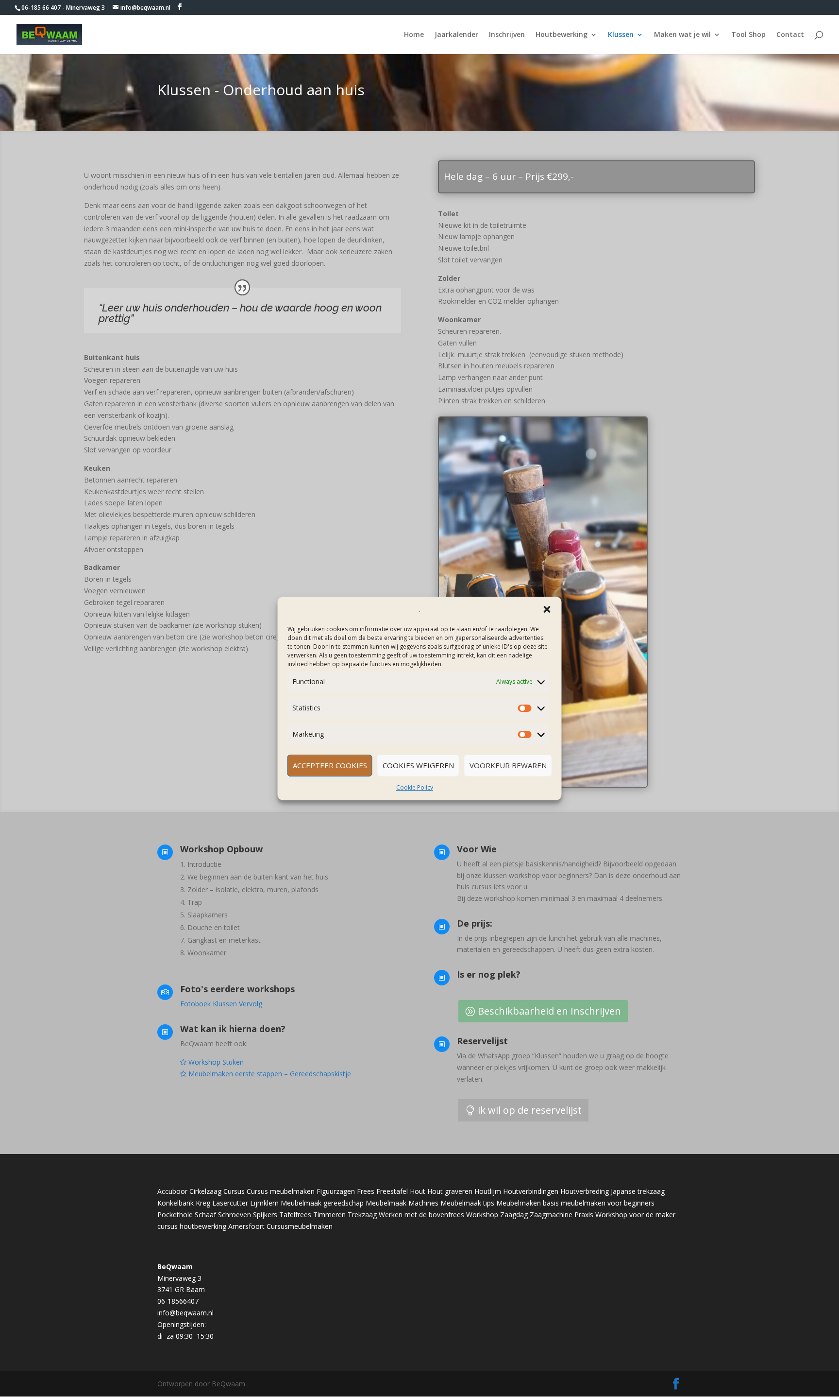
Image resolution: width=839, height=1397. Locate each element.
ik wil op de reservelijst (530, 1110)
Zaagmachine (551, 1214)
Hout (417, 1191)
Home (414, 35)
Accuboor (172, 1191)
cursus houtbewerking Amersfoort (211, 1226)
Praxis (583, 1214)
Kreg (203, 1202)
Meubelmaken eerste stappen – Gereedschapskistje (268, 1073)
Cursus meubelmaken (281, 1191)
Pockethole (175, 1214)
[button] (547, 609)
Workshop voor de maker (635, 1214)
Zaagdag (514, 1214)
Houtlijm (487, 1191)
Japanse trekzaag (638, 1191)
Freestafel (392, 1191)
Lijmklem (264, 1202)
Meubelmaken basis (527, 1202)
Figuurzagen (336, 1191)
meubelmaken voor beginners (607, 1202)
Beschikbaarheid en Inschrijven (549, 1011)
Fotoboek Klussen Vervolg (221, 1003)
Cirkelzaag (205, 1191)
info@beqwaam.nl (185, 1312)
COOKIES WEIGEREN (418, 765)
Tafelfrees (295, 1214)
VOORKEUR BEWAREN (508, 765)
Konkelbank (175, 1202)
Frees (365, 1191)
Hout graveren (449, 1191)
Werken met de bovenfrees (421, 1214)
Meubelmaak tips (467, 1202)
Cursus (234, 1191)
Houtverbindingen (530, 1191)
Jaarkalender (456, 35)
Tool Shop (748, 35)
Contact (790, 35)
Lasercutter (230, 1202)
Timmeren (329, 1214)
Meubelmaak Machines (402, 1202)
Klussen (621, 35)
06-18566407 (178, 1301)
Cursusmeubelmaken (300, 1226)
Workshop (482, 1214)
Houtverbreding (584, 1191)
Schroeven (234, 1214)
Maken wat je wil (682, 35)
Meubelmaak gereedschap (322, 1202)
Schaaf (205, 1214)
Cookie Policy (414, 787)
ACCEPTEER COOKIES (330, 765)
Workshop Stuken (216, 1062)
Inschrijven (507, 35)
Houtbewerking (561, 35)
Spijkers (265, 1214)
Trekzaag (362, 1214)
